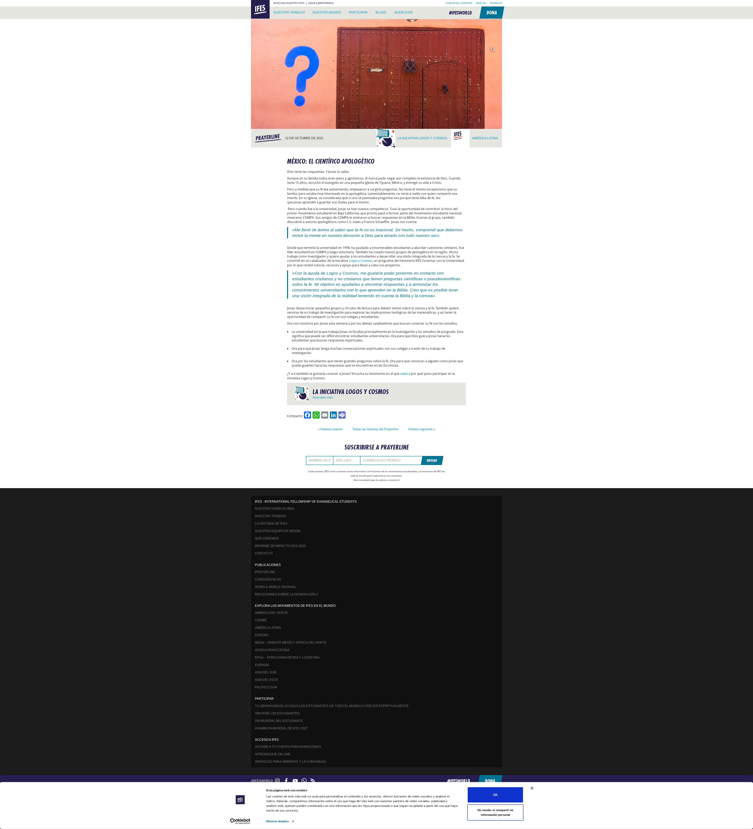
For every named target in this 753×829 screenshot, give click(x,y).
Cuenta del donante (459, 3)
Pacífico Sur (266, 687)
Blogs (381, 12)
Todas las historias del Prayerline (375, 429)
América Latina (268, 627)
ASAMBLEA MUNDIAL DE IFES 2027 (281, 728)
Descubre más (323, 397)
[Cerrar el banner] (532, 788)
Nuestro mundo (327, 12)
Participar (358, 12)
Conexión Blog (268, 579)
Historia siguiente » (421, 429)
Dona (491, 12)
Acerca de (403, 12)
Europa (261, 635)
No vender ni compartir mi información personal (495, 812)
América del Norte (271, 612)
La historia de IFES (271, 523)
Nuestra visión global (275, 508)
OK (495, 794)
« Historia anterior (330, 429)
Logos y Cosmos (360, 260)
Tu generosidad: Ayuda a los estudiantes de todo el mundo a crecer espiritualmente (332, 706)
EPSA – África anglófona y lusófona (287, 657)
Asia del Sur (265, 672)
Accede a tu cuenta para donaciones (288, 746)
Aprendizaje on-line (273, 754)
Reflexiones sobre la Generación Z (286, 594)
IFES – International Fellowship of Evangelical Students (260, 9)
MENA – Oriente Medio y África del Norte (290, 642)
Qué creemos (267, 538)
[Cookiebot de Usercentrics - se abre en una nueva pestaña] (240, 821)
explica (405, 373)
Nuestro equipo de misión (278, 531)
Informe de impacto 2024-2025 (280, 546)
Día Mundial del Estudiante (279, 721)
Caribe (261, 620)
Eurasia (262, 665)
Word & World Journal (275, 587)
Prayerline (265, 572)
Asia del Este (266, 680)
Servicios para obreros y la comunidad (290, 761)
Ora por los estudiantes (277, 713)
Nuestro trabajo (289, 12)
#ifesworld (460, 12)
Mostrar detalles (277, 821)
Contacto (264, 553)
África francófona (272, 650)
